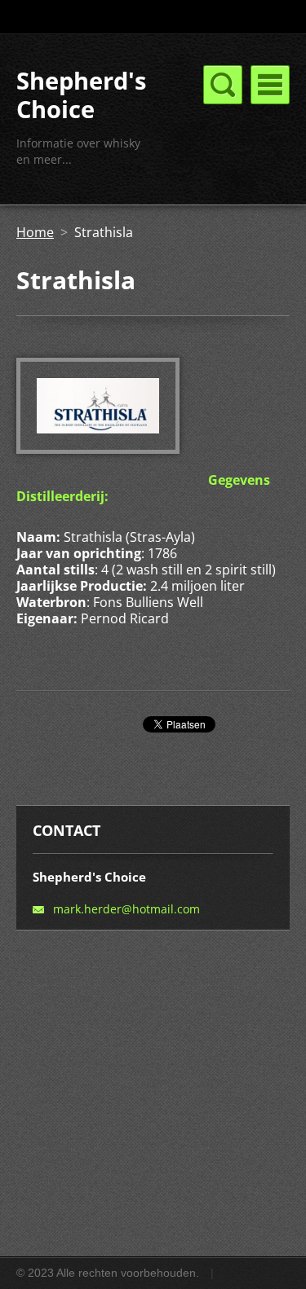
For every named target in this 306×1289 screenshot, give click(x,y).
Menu (270, 84)
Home (35, 232)
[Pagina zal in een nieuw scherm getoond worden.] (98, 449)
